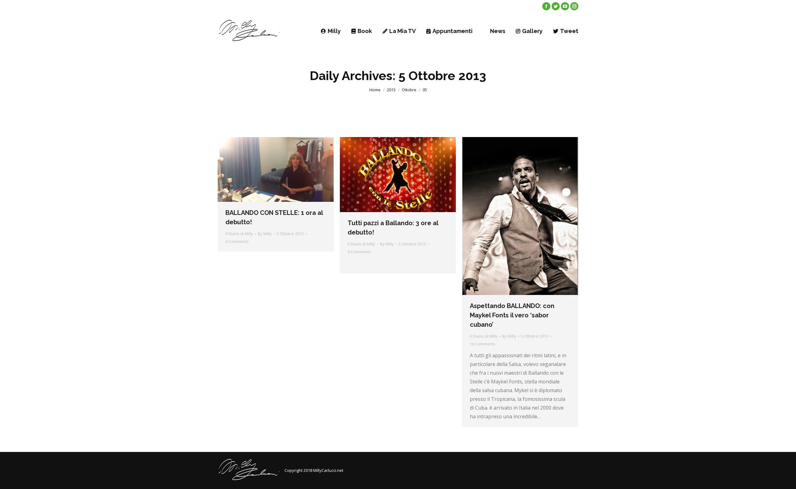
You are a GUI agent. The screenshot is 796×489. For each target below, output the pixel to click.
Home (375, 90)
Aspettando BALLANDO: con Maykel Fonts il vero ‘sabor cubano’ (512, 315)
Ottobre (409, 90)
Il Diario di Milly (239, 233)
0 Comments (359, 251)
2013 (391, 90)
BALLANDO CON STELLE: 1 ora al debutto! (274, 217)
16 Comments (482, 344)
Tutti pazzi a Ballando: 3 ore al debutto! (393, 227)
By (265, 233)
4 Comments (237, 241)
